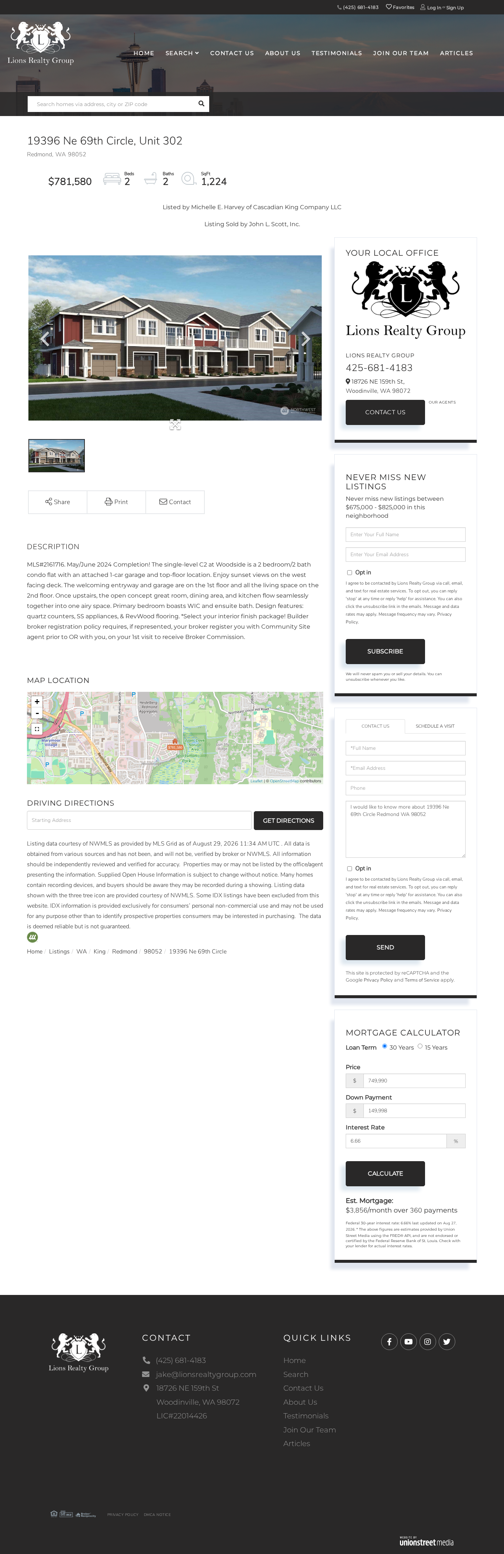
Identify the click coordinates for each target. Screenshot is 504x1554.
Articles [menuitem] (456, 53)
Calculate (385, 1173)
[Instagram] (428, 1342)
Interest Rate (365, 1127)
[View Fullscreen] (36, 729)
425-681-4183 (379, 367)
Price (353, 1067)
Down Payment (369, 1097)
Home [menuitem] (144, 53)
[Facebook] (389, 1342)
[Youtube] (409, 1342)
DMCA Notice (157, 1514)
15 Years (436, 1047)
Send (385, 947)
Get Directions (288, 820)
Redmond (124, 952)
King (100, 952)
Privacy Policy (378, 980)
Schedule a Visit (435, 726)
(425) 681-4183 (360, 7)
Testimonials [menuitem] (337, 53)
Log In (434, 7)
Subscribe (385, 651)
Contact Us (385, 412)
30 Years (402, 1047)
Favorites (403, 7)
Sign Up (455, 7)
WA (81, 952)
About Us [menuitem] (283, 53)
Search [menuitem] (179, 53)
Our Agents (442, 402)
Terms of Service (422, 980)
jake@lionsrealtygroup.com (206, 1374)
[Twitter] (447, 1342)
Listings (59, 952)
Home (34, 952)
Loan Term (361, 1047)
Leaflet (257, 781)
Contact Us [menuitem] (232, 53)
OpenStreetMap (284, 781)
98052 (153, 952)
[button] (201, 104)
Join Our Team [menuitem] (401, 53)
